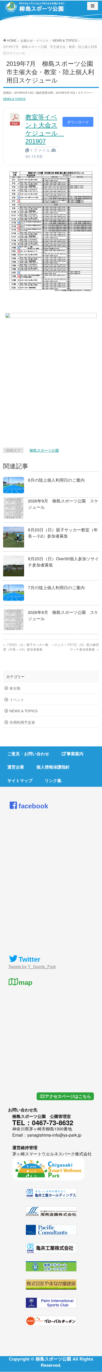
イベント (16, 699)
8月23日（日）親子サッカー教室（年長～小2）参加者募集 (63, 533)
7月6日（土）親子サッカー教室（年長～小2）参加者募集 (25, 646)
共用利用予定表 (22, 722)
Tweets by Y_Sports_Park (32, 967)
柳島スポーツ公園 (44, 450)
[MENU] (92, 6)
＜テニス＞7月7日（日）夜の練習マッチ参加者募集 (75, 646)
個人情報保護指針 (53, 767)
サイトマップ (19, 780)
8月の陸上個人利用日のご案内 (56, 480)
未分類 (14, 688)
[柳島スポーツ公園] (35, 8)
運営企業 (15, 767)
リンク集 (53, 780)
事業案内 (75, 754)
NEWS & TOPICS (14, 99)
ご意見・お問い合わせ (28, 754)
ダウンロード (78, 121)
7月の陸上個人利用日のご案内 (56, 587)
